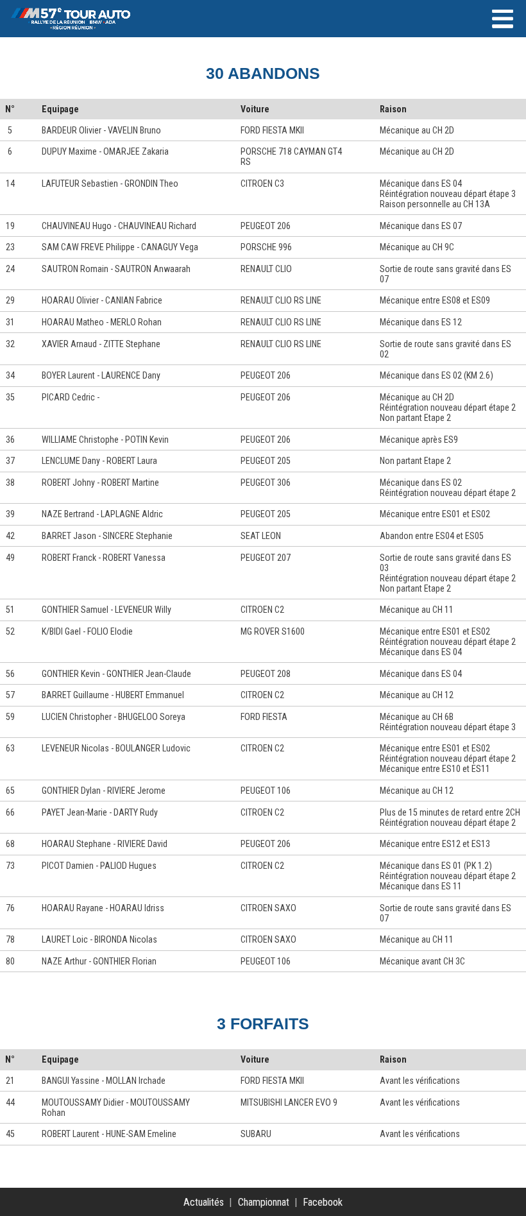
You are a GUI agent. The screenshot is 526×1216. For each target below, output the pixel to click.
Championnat (263, 1202)
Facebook (323, 1202)
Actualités (203, 1202)
